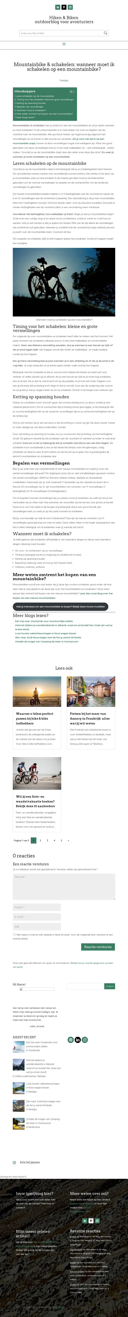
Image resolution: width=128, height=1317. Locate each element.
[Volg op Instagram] (70, 7)
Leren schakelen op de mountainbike (35, 96)
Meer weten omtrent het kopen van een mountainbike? (45, 113)
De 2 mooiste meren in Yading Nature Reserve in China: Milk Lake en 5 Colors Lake (89, 1288)
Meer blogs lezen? (25, 117)
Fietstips (64, 80)
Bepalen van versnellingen (30, 106)
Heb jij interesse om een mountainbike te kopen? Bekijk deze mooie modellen (60, 606)
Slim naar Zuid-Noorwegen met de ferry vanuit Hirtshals (48, 637)
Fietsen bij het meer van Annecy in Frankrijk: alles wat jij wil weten (90, 718)
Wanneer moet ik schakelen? (31, 110)
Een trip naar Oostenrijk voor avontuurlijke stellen (44, 621)
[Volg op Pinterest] (64, 7)
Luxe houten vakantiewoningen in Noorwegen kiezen (45, 633)
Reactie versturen (98, 947)
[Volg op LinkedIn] (57, 7)
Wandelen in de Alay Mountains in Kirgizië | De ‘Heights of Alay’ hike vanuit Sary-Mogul (91, 1240)
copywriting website (81, 1203)
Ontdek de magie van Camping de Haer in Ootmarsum (46, 641)
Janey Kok (58, 1307)
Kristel (73, 1236)
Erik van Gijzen (77, 1271)
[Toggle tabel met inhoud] (70, 91)
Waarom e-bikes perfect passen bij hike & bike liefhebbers (34, 718)
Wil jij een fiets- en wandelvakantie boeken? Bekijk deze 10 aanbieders (35, 801)
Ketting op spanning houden (32, 103)
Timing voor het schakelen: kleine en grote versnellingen (45, 99)
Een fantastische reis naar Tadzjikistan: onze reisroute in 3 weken (89, 1275)
